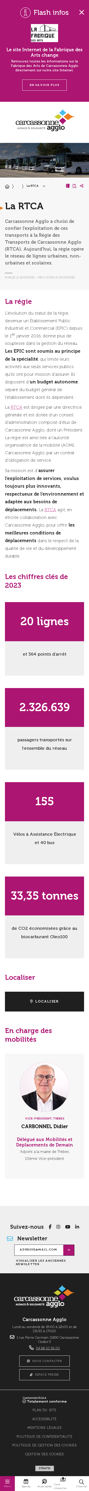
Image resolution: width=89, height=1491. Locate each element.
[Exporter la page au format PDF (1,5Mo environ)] (74, 186)
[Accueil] (7, 187)
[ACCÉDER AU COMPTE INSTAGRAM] (58, 1227)
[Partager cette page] (81, 186)
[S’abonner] (68, 1250)
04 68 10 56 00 (48, 1348)
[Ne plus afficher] (82, 12)
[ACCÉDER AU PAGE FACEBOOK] (50, 1227)
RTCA (16, 407)
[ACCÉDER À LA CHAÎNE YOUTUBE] (67, 1227)
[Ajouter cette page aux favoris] (67, 186)
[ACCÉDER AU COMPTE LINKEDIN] (77, 1227)
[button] (81, 1483)
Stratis (44, 1468)
